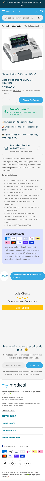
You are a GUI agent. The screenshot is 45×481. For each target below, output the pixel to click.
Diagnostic (16, 26)
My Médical (11, 472)
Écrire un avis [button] (22, 308)
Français (22, 446)
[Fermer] (40, 108)
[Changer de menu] (3, 11)
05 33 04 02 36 (17, 115)
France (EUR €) (10, 446)
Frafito (13, 74)
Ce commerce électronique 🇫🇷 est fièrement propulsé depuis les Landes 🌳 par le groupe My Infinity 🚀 (21, 475)
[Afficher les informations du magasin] (39, 148)
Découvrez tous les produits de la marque (27, 275)
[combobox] (22, 18)
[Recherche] (39, 17)
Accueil (5, 26)
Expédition (17, 90)
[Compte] (36, 11)
